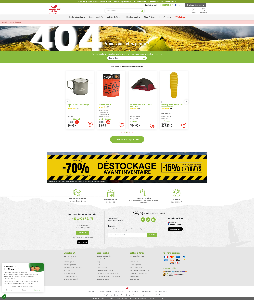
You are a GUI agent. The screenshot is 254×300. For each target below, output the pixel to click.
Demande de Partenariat (105, 270)
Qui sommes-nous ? (70, 256)
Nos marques (134, 259)
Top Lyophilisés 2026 (137, 256)
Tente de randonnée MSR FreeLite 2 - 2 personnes (111, 105)
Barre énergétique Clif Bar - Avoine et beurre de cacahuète (173, 105)
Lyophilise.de (146, 291)
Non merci (9, 290)
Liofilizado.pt (158, 295)
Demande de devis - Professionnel (108, 276)
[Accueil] (3, 28)
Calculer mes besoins (104, 256)
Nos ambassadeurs (70, 276)
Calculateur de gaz (103, 279)
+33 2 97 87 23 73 (82, 218)
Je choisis (23, 290)
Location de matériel (71, 279)
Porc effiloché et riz (74, 105)
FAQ (98, 265)
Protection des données (98, 298)
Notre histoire (68, 259)
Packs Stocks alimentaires (138, 273)
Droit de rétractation (139, 298)
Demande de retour (156, 298)
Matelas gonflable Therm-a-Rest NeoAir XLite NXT (140, 105)
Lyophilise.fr (92, 291)
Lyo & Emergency (160, 291)
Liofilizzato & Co (133, 291)
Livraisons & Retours (104, 259)
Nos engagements (70, 265)
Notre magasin (69, 262)
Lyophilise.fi (120, 295)
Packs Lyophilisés (135, 265)
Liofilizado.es (119, 291)
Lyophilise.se (132, 295)
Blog (98, 262)
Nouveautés (134, 262)
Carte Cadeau (134, 279)
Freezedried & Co (105, 291)
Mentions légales (122, 298)
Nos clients (67, 270)
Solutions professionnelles (73, 267)
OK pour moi (36, 290)
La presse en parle (70, 282)
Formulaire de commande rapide (108, 273)
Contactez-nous (102, 267)
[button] (4, 296)
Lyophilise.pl (108, 295)
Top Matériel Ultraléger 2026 (139, 270)
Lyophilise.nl (96, 295)
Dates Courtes (134, 276)
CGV (111, 298)
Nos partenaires (69, 273)
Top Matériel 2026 (136, 267)
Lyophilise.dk (145, 295)
